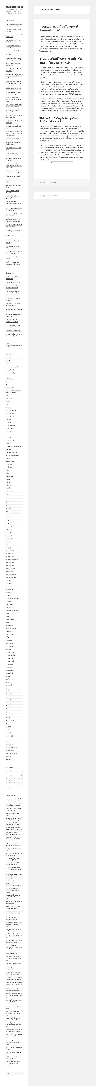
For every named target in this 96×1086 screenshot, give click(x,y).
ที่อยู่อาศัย (8, 494)
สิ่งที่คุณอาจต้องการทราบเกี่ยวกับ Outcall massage (13, 93)
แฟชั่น (7, 739)
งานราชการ (9, 449)
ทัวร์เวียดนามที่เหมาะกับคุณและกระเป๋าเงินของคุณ (14, 252)
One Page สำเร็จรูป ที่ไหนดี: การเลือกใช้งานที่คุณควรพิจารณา (13, 897)
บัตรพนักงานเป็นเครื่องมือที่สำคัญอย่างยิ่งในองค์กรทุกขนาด (13, 908)
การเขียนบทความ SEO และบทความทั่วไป (13, 277)
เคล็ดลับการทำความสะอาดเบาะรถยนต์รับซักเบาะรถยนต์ (14, 231)
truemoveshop (10, 398)
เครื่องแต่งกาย (9, 664)
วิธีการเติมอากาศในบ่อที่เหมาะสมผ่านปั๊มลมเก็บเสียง (14, 116)
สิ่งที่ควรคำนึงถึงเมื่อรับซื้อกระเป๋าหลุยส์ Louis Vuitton (13, 320)
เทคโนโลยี (8, 697)
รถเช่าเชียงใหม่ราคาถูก (12, 559)
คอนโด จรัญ (9, 443)
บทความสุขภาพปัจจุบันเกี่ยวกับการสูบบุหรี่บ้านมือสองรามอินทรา (14, 52)
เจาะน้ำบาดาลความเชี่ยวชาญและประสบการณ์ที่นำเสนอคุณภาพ (13, 264)
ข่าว (7, 434)
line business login (11, 373)
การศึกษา (8, 419)
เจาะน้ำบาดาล (9, 679)
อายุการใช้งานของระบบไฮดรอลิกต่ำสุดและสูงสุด (14, 225)
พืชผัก (7, 545)
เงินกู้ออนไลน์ (9, 673)
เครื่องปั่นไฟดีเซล (10, 658)
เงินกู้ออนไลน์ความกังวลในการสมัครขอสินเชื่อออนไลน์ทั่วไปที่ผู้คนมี (14, 76)
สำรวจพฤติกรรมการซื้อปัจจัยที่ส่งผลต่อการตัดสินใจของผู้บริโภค (14, 924)
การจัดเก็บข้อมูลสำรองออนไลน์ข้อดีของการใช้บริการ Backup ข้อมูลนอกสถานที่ (14, 133)
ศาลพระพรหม (9, 589)
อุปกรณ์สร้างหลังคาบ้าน (12, 652)
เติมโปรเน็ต (9, 694)
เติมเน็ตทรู (8, 691)
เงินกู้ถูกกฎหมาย (10, 670)
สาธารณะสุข (9, 604)
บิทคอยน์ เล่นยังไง (10, 527)
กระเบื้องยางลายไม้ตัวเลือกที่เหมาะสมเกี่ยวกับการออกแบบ (13, 87)
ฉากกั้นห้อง (9, 467)
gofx (7, 364)
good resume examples (12, 367)
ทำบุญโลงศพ (9, 488)
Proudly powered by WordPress (49, 196)
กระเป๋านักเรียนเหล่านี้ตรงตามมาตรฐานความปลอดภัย (13, 154)
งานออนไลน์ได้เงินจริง (11, 452)
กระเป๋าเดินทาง (10, 416)
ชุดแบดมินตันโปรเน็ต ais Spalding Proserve (12, 197)
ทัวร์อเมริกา (9, 482)
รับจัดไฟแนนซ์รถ (10, 562)
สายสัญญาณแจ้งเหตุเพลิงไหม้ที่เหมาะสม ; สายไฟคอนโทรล (14, 25)
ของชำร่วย (8, 422)
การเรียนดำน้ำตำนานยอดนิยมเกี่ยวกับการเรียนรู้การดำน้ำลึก (13, 82)
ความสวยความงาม (11, 440)
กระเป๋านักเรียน (10, 413)
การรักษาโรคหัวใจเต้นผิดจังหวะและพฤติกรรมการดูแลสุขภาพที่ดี (14, 984)
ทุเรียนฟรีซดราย (10, 500)
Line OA (8, 376)
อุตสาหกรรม (9, 649)
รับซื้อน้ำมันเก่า (10, 571)
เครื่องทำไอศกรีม (10, 655)
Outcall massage (10, 379)
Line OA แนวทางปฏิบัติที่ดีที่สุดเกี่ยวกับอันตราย (14, 209)
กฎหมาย (8, 404)
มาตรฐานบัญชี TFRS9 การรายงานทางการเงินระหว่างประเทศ (13, 240)
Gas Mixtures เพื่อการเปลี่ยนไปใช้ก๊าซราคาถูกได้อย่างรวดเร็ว (14, 59)
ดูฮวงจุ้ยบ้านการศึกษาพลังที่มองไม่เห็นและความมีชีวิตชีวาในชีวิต (14, 1036)
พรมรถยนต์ (9, 542)
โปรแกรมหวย (9, 745)
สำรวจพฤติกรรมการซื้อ (12, 610)
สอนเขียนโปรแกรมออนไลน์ (13, 598)
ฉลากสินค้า (9, 464)
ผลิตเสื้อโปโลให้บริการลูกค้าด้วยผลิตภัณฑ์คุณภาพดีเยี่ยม (13, 220)
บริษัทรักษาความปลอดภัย (12, 512)
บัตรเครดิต (8, 518)
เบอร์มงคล (8, 703)
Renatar (8, 382)
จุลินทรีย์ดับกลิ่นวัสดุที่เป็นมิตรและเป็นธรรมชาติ (13, 143)
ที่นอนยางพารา (10, 491)
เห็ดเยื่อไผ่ (8, 727)
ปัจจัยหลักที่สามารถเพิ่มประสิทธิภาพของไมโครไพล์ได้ (14, 172)
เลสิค (7, 712)
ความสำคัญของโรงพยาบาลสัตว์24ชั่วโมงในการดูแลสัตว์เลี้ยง (13, 1024)
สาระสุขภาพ (9, 607)
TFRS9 (7, 395)
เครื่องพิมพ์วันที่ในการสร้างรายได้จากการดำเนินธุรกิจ (14, 335)
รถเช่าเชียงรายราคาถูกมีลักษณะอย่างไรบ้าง (12, 111)
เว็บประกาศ (9, 715)
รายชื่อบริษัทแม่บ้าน (11, 577)
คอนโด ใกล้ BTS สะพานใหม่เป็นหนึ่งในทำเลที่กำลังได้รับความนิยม (13, 839)
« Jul (9, 788)
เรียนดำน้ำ (8, 709)
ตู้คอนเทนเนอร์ (9, 476)
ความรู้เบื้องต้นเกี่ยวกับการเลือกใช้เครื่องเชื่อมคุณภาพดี (14, 286)
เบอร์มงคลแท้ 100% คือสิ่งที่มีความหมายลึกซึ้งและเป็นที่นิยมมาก (14, 869)
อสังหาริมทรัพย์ (10, 643)
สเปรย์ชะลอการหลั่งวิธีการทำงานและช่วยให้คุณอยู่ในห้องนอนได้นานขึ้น (14, 165)
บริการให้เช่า (9, 509)
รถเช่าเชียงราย (9, 554)
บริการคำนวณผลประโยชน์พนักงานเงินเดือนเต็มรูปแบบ (13, 326)
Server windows (10, 388)
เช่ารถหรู (8, 682)
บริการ (7, 503)
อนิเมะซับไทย (9, 640)
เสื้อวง (7, 724)
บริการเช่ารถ (9, 506)
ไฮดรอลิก (8, 759)
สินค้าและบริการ (10, 619)
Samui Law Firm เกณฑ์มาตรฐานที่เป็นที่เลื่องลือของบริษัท (13, 1042)
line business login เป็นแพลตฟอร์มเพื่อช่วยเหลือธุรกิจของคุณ (13, 890)
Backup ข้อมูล (9, 358)
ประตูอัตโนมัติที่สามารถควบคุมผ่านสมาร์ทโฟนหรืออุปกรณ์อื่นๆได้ (14, 995)
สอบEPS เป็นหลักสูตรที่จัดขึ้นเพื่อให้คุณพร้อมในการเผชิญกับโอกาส (14, 935)
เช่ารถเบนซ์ (9, 685)
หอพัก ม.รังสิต (9, 634)
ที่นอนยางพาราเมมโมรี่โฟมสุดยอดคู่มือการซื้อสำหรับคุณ (14, 105)
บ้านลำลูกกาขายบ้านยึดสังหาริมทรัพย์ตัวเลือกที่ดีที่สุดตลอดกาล (13, 99)
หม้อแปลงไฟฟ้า (10, 631)
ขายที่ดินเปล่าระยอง (11, 428)
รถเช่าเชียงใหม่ (10, 557)
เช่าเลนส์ (8, 688)
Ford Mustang (10, 361)
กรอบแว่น (8, 407)
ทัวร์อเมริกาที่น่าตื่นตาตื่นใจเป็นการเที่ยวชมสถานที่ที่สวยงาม (13, 1063)
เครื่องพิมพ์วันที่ (10, 661)
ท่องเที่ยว (8, 479)
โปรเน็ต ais (9, 742)
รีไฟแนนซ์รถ (9, 583)
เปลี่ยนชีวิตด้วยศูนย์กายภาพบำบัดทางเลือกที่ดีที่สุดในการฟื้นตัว (14, 947)
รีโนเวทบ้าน (9, 580)
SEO (7, 385)
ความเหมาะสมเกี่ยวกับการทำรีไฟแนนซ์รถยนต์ (14, 215)
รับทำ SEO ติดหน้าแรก (11, 574)
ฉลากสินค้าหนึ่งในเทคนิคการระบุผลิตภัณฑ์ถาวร (13, 304)
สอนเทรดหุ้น (9, 601)
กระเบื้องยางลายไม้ (11, 410)
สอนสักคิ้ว (8, 595)
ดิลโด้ (7, 473)
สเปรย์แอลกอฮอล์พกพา (12, 628)
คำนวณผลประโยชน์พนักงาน (13, 446)
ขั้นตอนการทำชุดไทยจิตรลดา (13, 282)
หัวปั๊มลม (8, 637)
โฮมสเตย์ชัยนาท (10, 751)
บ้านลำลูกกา (9, 524)
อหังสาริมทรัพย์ (10, 646)
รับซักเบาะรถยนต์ (10, 568)
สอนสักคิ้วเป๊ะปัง (10, 235)
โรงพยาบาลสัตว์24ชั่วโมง (12, 748)
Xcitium (8, 401)
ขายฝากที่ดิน (9, 431)
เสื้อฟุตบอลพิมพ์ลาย (11, 721)
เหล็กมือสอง (9, 730)
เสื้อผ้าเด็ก (8, 718)
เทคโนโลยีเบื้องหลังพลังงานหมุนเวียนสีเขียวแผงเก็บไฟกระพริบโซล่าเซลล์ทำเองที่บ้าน (13, 293)
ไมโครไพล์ (8, 757)
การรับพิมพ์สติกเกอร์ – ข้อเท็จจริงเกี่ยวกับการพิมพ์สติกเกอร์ (13, 41)
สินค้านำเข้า (9, 616)
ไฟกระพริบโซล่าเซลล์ (11, 754)
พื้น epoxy (8, 548)
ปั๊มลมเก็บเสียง (9, 536)
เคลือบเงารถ (9, 667)
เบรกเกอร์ (8, 700)
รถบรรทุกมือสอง (10, 551)
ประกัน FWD (9, 533)
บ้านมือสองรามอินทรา (11, 521)
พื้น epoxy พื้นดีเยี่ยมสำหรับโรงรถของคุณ (13, 299)
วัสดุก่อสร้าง (9, 586)
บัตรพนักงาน (9, 515)
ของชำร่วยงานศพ (10, 425)
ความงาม (8, 437)
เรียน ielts (8, 706)
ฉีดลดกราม (9, 470)
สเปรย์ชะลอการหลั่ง (11, 625)
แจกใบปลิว (8, 733)
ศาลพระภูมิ (9, 592)
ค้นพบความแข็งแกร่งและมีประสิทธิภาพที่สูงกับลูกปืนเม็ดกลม (13, 958)
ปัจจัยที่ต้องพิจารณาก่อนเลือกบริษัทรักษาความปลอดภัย (13, 247)
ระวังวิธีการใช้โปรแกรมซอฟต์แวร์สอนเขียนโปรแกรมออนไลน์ (13, 203)
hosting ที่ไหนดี (10, 370)
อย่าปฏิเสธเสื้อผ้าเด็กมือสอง (13, 139)
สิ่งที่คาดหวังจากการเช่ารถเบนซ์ (14, 330)
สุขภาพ (8, 622)
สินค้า (7, 613)
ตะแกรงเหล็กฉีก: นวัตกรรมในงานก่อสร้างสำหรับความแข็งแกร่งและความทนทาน (13, 1002)
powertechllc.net (14, 6)
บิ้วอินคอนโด (9, 530)
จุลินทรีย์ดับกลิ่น (10, 461)
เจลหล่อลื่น (8, 676)
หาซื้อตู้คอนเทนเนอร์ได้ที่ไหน (13, 176)
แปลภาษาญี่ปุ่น (10, 736)
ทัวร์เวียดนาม (9, 485)
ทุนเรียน (8, 497)
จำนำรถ (8, 458)
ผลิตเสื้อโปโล (9, 539)
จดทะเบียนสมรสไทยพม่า (12, 455)
